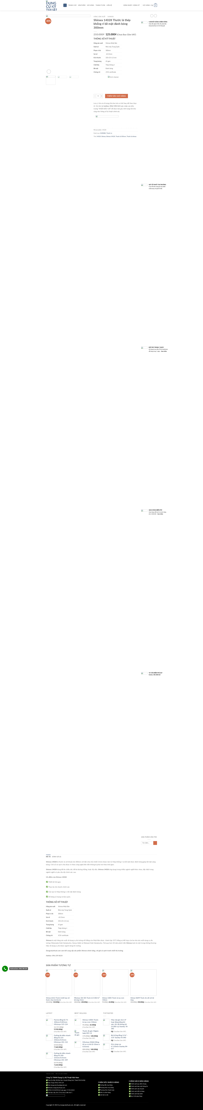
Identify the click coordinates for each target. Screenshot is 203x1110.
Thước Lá (109, 133)
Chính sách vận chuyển (137, 1089)
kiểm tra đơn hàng (105, 1092)
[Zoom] (49, 72)
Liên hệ (109, 5)
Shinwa (103, 136)
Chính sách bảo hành (137, 1094)
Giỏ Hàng (90, 5)
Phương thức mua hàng (107, 1087)
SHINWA (111, 16)
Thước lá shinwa (131, 136)
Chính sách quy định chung (138, 1084)
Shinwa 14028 (110, 136)
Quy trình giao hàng (136, 1096)
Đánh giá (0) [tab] (56, 856)
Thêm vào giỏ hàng (116, 96)
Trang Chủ (72, 5)
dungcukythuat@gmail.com (59, 1085)
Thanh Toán (100, 5)
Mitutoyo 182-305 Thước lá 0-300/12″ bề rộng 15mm (87, 999)
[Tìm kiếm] (65, 5)
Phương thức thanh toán (107, 1090)
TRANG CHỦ (50, 1073)
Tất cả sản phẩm (61, 1073)
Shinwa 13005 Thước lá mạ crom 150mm (113, 999)
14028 (99, 136)
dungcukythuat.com (59, 1087)
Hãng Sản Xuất (99, 16)
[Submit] (155, 843)
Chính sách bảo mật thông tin (139, 1086)
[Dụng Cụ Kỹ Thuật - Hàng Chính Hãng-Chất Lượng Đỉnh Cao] (53, 5)
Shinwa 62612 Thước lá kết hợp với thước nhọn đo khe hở (58, 999)
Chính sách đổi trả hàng (137, 1091)
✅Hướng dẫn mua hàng (105, 1085)
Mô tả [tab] (48, 856)
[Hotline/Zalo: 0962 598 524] (5, 969)
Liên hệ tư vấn (104, 1095)
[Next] (87, 44)
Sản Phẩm (81, 5)
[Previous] (49, 44)
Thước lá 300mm (121, 136)
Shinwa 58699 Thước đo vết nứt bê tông (142, 999)
